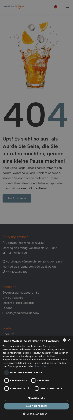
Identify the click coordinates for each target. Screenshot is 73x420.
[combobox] (64, 340)
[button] (36, 414)
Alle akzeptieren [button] (36, 406)
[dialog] (36, 378)
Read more (41, 366)
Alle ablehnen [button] (36, 397)
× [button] (69, 340)
